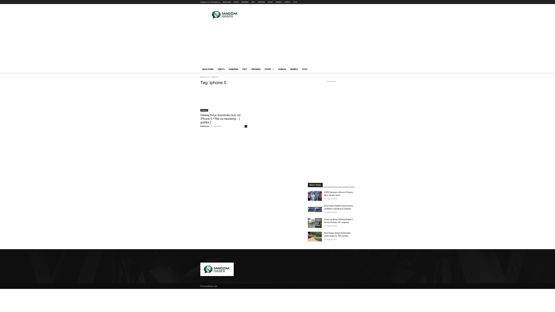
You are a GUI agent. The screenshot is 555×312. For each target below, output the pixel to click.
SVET (253, 2)
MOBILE (287, 2)
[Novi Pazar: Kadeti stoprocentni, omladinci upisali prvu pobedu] (315, 209)
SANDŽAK (245, 2)
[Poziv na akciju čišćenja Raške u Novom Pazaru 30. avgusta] (315, 223)
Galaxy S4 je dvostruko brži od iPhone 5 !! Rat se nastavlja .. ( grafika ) (220, 118)
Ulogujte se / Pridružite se (210, 2)
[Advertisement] (302, 14)
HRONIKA (261, 2)
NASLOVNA (227, 2)
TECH (295, 2)
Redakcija (204, 126)
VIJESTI (236, 2)
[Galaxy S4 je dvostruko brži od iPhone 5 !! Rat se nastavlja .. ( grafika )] (223, 100)
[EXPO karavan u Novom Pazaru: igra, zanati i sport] (315, 196)
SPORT (270, 2)
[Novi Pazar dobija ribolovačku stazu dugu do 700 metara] (315, 237)
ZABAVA (279, 2)
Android (204, 110)
